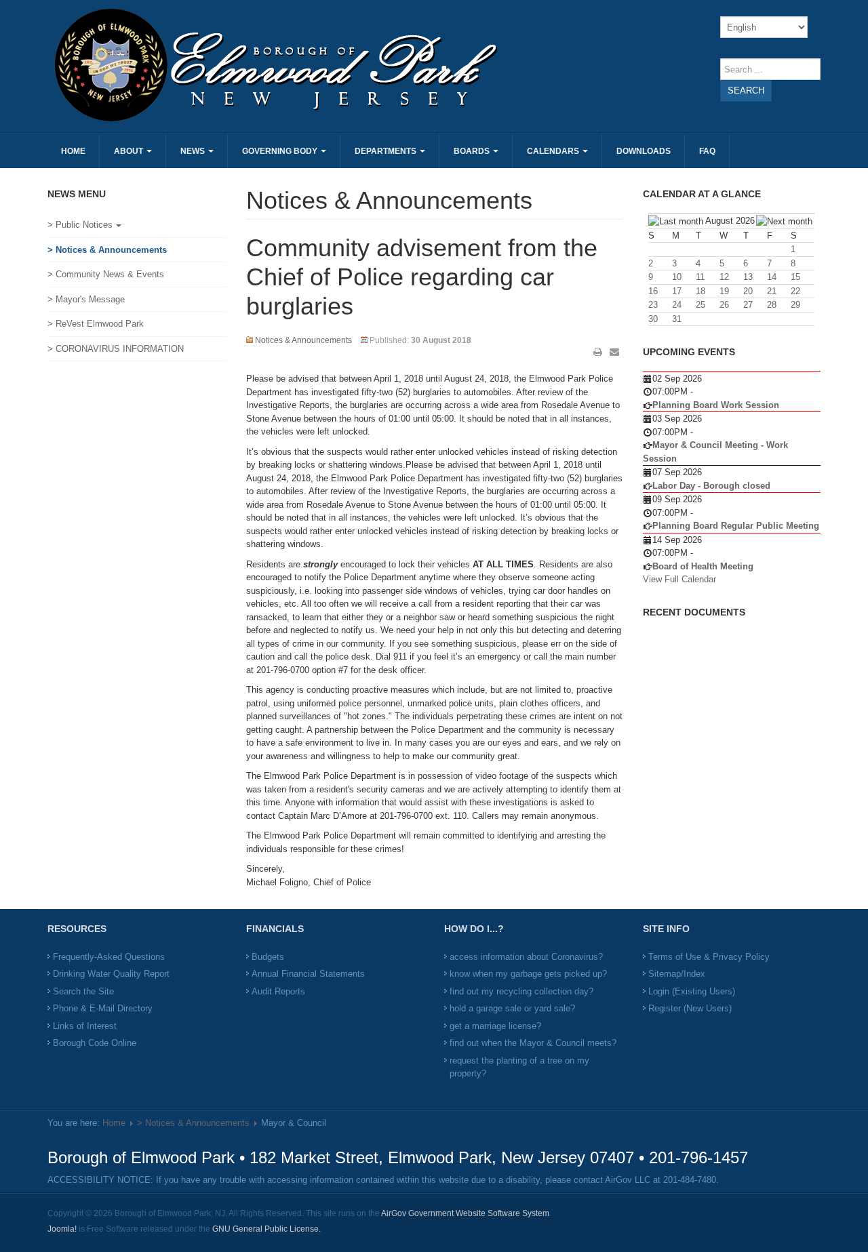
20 (748, 291)
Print (598, 352)
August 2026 (730, 221)
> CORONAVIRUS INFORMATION (115, 349)
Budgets (268, 957)
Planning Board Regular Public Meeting (735, 526)
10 (677, 277)
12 (724, 277)
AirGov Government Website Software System (465, 1213)
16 (653, 291)
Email (614, 352)
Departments (386, 151)
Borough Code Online (94, 1043)
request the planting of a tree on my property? (519, 1067)
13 (748, 277)
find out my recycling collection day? (521, 991)
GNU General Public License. (266, 1229)
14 (771, 277)
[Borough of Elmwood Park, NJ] (239, 64)
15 (795, 277)
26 (724, 305)
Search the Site (83, 991)
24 (677, 305)
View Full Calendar (679, 579)
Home (73, 151)
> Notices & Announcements (107, 250)
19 (724, 291)
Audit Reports (278, 991)
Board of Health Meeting (702, 566)
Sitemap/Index (676, 974)
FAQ (707, 151)
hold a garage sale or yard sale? (512, 1008)
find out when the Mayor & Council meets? (533, 1043)
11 (700, 277)
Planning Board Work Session (715, 405)
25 (700, 305)
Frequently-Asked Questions (109, 957)
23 (653, 305)
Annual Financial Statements (308, 974)
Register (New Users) (690, 1008)
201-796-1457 (698, 1157)
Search (746, 90)
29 (795, 305)
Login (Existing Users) (691, 991)
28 (771, 305)
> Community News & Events (105, 274)
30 (653, 319)
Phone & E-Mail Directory (103, 1008)
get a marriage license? (495, 1026)
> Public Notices (80, 225)
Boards (473, 151)
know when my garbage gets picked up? (528, 974)
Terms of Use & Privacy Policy (709, 957)
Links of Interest (85, 1026)
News (193, 151)
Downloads (643, 151)
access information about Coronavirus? (526, 957)
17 (677, 291)
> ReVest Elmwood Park (95, 324)
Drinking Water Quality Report (111, 974)
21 (771, 291)
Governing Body (280, 151)
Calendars (554, 151)
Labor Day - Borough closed (711, 486)
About (129, 151)
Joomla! (62, 1229)
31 (677, 319)
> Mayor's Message (86, 299)
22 (795, 291)
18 (700, 291)
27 (748, 305)
